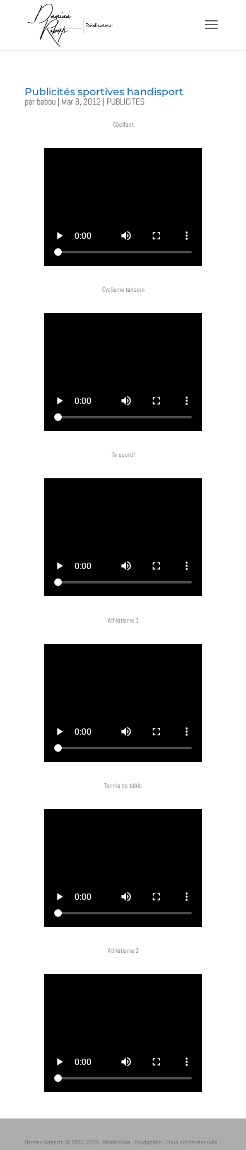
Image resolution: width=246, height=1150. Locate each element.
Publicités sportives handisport (104, 92)
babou (46, 101)
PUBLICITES (125, 101)
